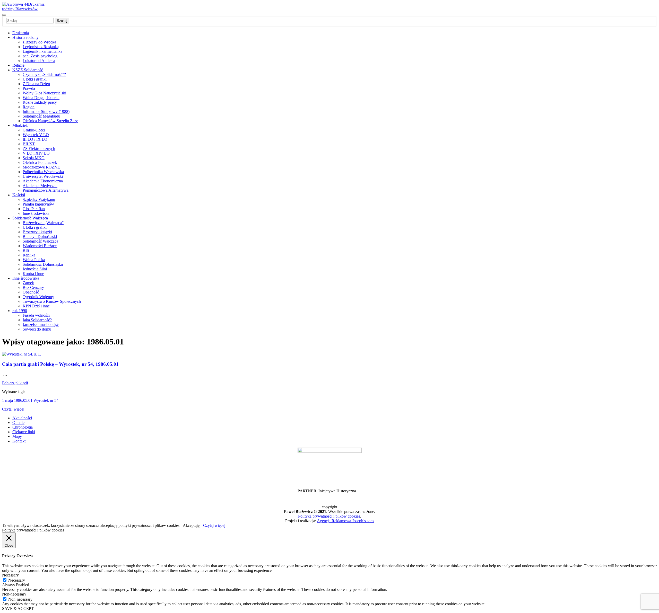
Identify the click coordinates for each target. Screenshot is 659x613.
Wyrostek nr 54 (45, 400)
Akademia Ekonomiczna (43, 181)
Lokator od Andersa (39, 60)
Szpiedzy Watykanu (39, 199)
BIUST (29, 144)
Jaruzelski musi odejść (41, 324)
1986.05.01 (23, 400)
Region (28, 107)
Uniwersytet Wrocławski (43, 176)
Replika (29, 255)
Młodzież (20, 125)
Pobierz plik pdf (15, 383)
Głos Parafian (34, 209)
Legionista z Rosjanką (41, 47)
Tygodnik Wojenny (38, 297)
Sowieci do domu (37, 329)
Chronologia (22, 427)
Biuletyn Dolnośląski (40, 236)
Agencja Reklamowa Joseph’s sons (345, 521)
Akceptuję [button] (191, 525)
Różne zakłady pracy (40, 102)
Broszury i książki (37, 232)
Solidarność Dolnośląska (43, 264)
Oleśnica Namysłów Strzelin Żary (50, 121)
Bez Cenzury (33, 287)
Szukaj (62, 21)
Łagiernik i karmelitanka (42, 51)
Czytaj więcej (13, 409)
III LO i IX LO (35, 139)
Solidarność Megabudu (41, 116)
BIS (26, 250)
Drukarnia (20, 33)
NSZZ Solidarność (27, 70)
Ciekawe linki (23, 432)
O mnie (18, 422)
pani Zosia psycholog (40, 56)
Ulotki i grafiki (35, 79)
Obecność (31, 292)
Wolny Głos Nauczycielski (44, 93)
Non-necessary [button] (14, 594)
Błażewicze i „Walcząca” (43, 222)
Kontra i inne (33, 273)
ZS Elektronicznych (39, 148)
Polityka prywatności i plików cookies (329, 516)
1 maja (7, 400)
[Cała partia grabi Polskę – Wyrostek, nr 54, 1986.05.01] (21, 354)
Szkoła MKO (34, 158)
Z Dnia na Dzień (36, 84)
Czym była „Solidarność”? (44, 74)
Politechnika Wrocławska (43, 172)
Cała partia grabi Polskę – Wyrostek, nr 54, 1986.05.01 (60, 364)
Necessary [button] (10, 575)
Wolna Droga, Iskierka (41, 97)
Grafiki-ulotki (34, 130)
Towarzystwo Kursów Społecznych (52, 301)
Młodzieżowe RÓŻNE (41, 167)
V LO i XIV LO (36, 153)
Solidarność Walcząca (30, 218)
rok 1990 (19, 310)
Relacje (18, 65)
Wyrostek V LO (36, 134)
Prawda (29, 88)
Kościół (18, 195)
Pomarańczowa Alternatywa (45, 190)
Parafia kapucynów (38, 204)
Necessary (16, 580)
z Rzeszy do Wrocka (39, 42)
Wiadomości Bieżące (40, 246)
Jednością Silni (35, 269)
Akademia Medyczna (40, 185)
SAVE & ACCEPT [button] (18, 608)
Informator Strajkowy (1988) (46, 111)
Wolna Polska (34, 259)
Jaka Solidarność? (37, 320)
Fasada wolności (36, 315)
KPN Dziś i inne (36, 306)
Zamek (28, 283)
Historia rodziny (25, 37)
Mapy (17, 436)
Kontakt (18, 441)
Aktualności (22, 418)
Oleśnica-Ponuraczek (40, 162)
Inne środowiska (36, 213)
